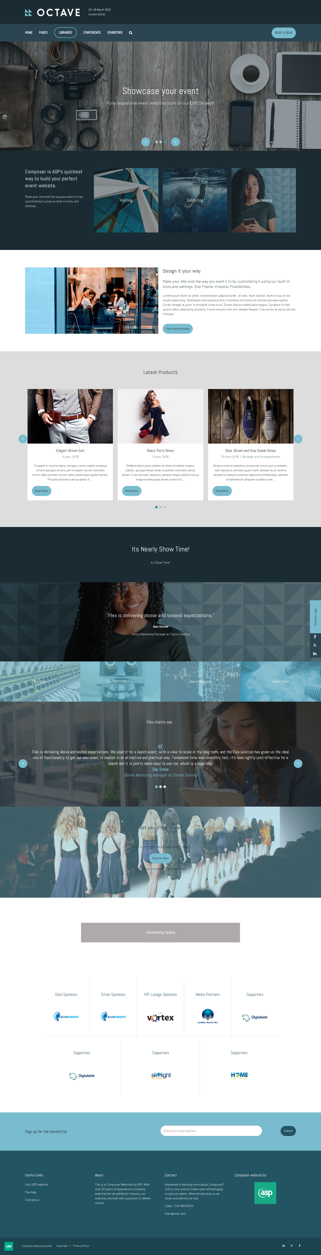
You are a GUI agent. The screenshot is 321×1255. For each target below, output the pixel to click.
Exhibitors (115, 32)
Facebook (315, 637)
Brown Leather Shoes (70, 450)
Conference (92, 32)
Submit (288, 1131)
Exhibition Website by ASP (37, 1245)
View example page (178, 329)
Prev (23, 439)
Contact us (32, 1200)
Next (298, 439)
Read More (41, 491)
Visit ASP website (36, 1184)
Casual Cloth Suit (250, 450)
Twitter (315, 645)
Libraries (65, 32)
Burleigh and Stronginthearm (80, 456)
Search (130, 32)
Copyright (62, 1245)
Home (29, 32)
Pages (43, 32)
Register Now (160, 858)
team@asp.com (175, 1213)
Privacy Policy (81, 1245)
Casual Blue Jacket (160, 450)
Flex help (30, 1192)
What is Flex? (160, 107)
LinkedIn (315, 654)
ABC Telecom (171, 456)
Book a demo (284, 32)
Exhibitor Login (315, 617)
